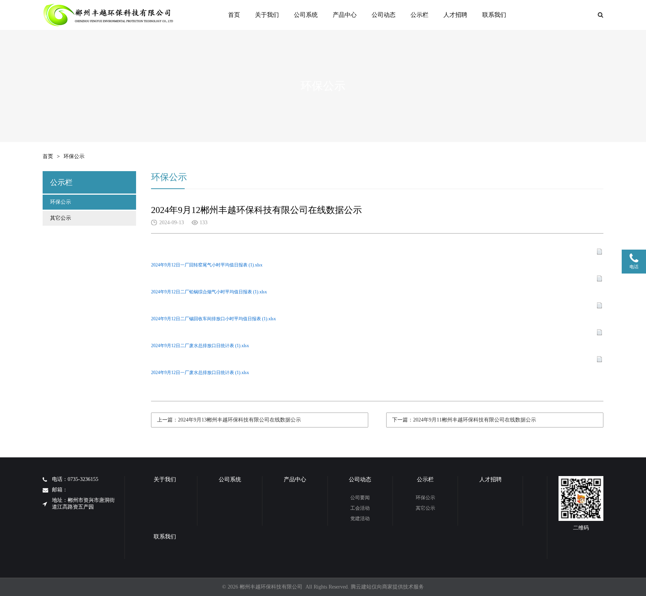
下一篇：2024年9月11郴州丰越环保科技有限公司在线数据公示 (464, 420)
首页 (234, 15)
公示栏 (419, 15)
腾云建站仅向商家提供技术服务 (387, 587)
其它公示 (60, 218)
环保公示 (60, 202)
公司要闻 (360, 497)
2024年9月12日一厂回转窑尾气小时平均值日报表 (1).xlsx (206, 265)
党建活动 (360, 518)
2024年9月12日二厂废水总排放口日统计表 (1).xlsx (200, 345)
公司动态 (384, 15)
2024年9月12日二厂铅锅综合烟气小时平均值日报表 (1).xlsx (209, 291)
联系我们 (494, 15)
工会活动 (360, 508)
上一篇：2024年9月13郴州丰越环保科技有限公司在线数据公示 (229, 420)
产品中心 (345, 15)
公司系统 (306, 15)
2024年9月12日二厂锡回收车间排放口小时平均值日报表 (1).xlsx (213, 318)
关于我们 (267, 15)
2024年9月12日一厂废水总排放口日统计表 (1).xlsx (200, 372)
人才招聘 (455, 15)
